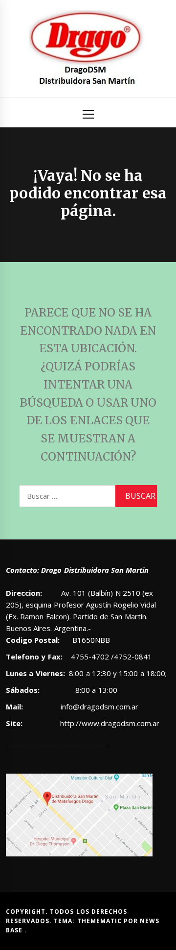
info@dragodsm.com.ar (98, 706)
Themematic (100, 921)
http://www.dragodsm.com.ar (109, 723)
